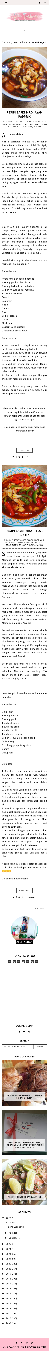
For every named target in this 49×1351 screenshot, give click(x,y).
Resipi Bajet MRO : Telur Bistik (24, 533)
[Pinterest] (32, 1342)
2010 (9, 1318)
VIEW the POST (24, 450)
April (11, 1232)
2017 (9, 1283)
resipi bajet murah (27, 542)
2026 (9, 1218)
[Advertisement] (24, 993)
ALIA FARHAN (14, 1347)
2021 (9, 1263)
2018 (9, 1278)
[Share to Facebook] (16, 457)
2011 (9, 1313)
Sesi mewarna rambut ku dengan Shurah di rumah (24, 1096)
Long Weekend (16, 1226)
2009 (9, 1323)
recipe (9, 122)
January (13, 1237)
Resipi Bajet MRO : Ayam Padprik (25, 114)
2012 (9, 1308)
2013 (9, 1303)
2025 (9, 1243)
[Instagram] (45, 2)
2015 (9, 1293)
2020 (9, 1268)
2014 (9, 1298)
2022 (9, 1258)
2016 (9, 1288)
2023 (9, 1253)
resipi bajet (15, 124)
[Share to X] (14, 457)
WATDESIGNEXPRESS (38, 1347)
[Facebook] (39, 2)
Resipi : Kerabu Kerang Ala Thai (24, 1197)
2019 (9, 1273)
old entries (39, 908)
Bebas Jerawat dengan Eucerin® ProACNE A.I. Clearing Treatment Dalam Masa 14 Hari (24, 1145)
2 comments (31, 457)
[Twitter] (24, 1031)
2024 (9, 1249)
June (12, 1222)
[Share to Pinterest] (20, 457)
